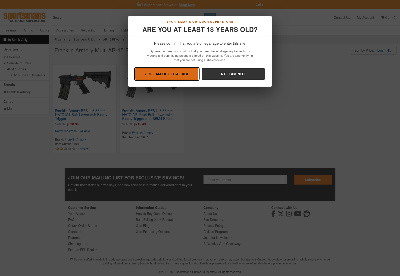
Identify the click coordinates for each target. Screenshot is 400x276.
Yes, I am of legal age (167, 73)
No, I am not (233, 73)
